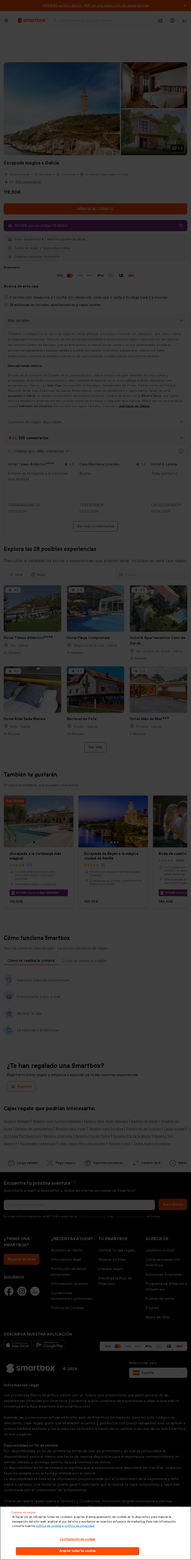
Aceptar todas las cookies (77, 1551)
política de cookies (48, 1526)
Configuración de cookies (77, 1539)
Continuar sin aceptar (23, 1512)
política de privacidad (79, 1526)
